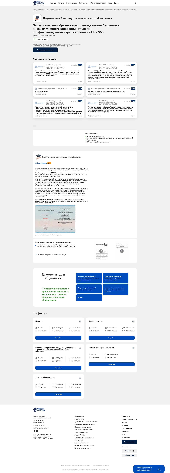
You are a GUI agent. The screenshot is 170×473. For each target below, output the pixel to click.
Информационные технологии (85, 424)
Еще (115, 3)
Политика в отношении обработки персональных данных (75, 465)
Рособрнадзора (63, 255)
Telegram (128, 451)
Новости (125, 425)
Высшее (61, 3)
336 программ (75, 387)
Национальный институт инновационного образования (77, 18)
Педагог (38, 321)
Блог (123, 434)
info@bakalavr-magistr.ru (40, 428)
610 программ (75, 361)
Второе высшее (71, 3)
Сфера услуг (79, 440)
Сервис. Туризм (80, 435)
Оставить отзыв (129, 442)
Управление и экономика (83, 448)
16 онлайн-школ (76, 328)
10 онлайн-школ (112, 354)
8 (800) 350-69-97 (38, 420)
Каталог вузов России (129, 419)
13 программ (58, 387)
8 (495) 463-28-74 (38, 422)
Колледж (53, 3)
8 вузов (93, 354)
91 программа (58, 331)
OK (159, 469)
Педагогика (82, 9)
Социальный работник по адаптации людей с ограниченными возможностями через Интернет (55, 350)
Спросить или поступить (45, 50)
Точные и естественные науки (84, 445)
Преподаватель (95, 321)
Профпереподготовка (98, 3)
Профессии (126, 437)
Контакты (125, 431)
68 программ (42, 331)
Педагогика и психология (70, 9)
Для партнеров (127, 428)
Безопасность (79, 419)
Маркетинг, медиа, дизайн (83, 427)
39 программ (42, 361)
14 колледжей (58, 328)
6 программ (58, 361)
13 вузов (94, 328)
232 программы (129, 331)
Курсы (110, 3)
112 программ (111, 331)
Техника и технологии (82, 443)
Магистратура (83, 3)
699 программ (75, 331)
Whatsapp (128, 455)
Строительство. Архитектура (84, 437)
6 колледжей (58, 358)
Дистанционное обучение (40, 9)
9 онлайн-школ (129, 328)
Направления (79, 416)
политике (147, 470)
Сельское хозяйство (81, 432)
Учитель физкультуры (45, 378)
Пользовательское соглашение (101, 465)
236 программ (111, 357)
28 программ (95, 331)
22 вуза (40, 358)
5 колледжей (58, 384)
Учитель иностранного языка (101, 348)
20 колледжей (111, 328)
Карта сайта (126, 416)
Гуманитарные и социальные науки (86, 421)
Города (124, 422)
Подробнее (58, 337)
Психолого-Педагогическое (84, 429)
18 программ (95, 357)
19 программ (42, 387)
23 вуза (40, 328)
